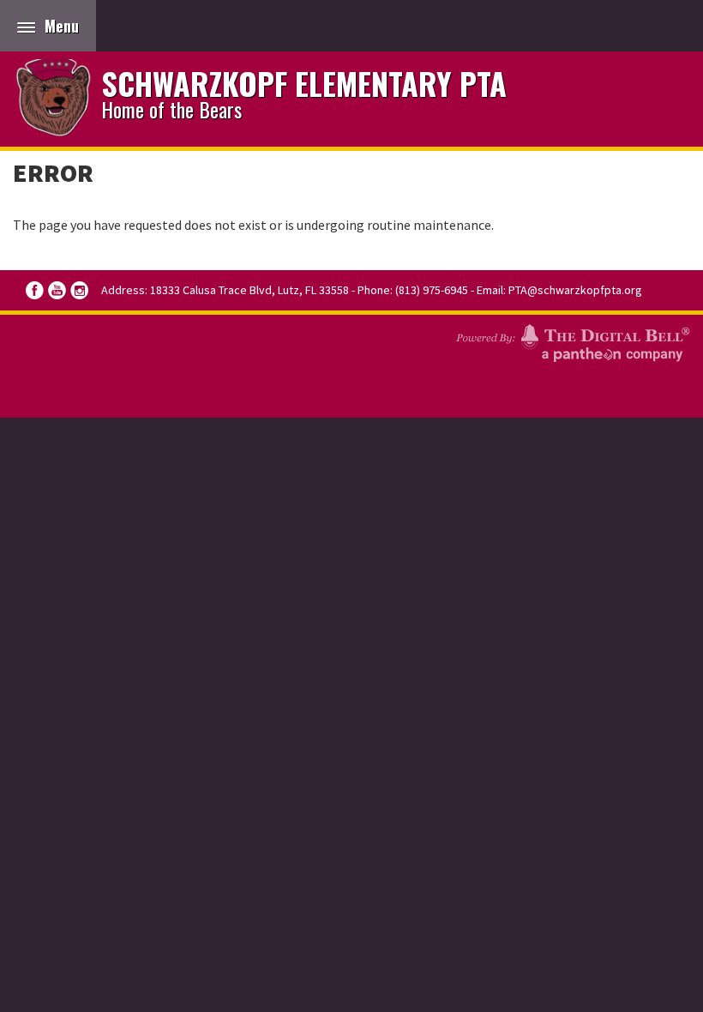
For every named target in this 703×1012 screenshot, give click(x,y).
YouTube (57, 290)
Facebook (35, 290)
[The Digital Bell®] (572, 340)
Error (53, 172)
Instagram (79, 290)
